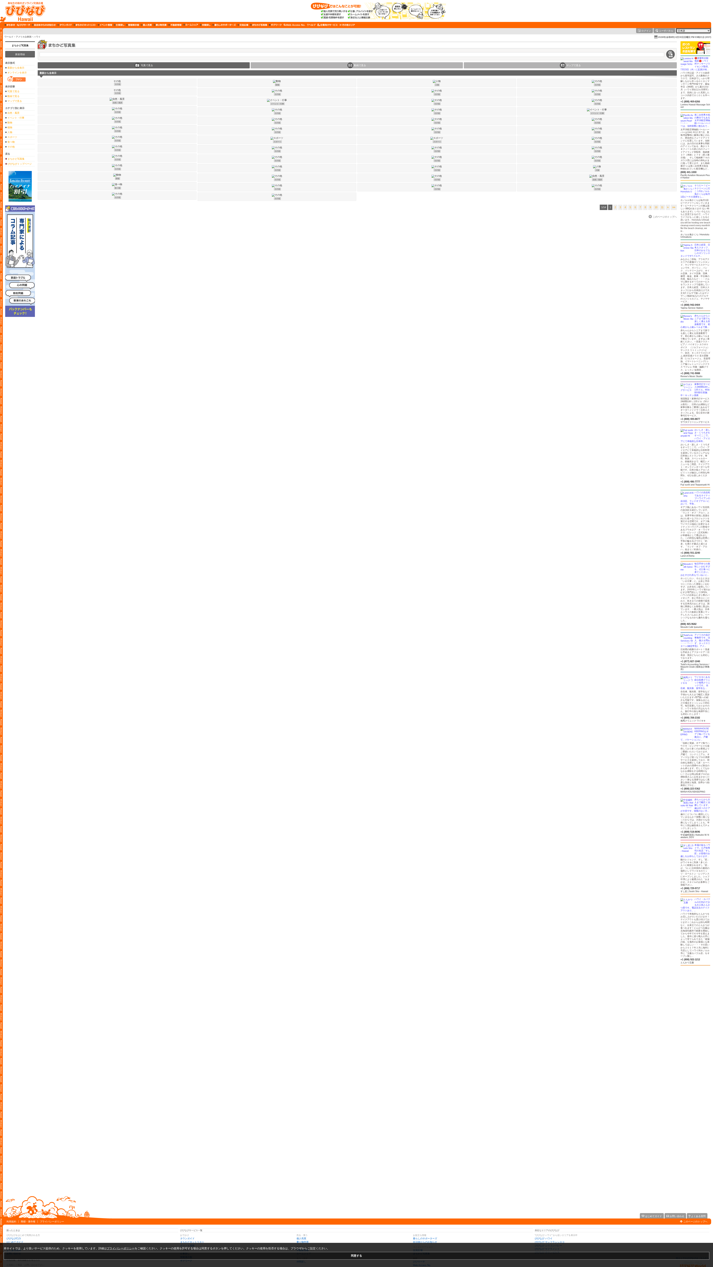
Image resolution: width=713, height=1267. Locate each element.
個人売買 (301, 1238)
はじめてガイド (14, 1242)
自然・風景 (13, 113)
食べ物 (11, 142)
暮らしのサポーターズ (425, 1238)
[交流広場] (243, 25)
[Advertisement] (695, 995)
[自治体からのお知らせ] (44, 25)
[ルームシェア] (190, 25)
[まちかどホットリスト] (85, 25)
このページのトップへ (695, 1221)
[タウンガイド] (65, 25)
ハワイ (37, 36)
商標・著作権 (28, 1221)
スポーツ (12, 137)
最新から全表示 (15, 68)
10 (656, 207)
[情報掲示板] (132, 25)
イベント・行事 (15, 118)
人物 (9, 132)
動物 (9, 122)
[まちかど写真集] (258, 25)
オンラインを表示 (17, 72)
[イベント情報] (105, 25)
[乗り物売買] (160, 25)
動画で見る (13, 96)
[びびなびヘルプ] (311, 25)
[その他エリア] (347, 25)
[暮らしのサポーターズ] (224, 25)
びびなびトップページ (20, 163)
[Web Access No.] (294, 25)
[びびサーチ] (23, 25)
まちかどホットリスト (192, 1242)
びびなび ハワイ (543, 1238)
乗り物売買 (303, 1242)
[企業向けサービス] (328, 25)
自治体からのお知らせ (425, 1242)
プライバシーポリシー (52, 1221)
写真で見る (13, 91)
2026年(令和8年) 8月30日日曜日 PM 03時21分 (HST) (684, 37)
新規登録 (20, 54)
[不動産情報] (175, 25)
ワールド (8, 36)
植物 (9, 127)
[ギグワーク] (275, 25)
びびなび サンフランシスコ (549, 1242)
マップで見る (14, 101)
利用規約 (11, 1221)
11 (662, 207)
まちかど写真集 (20, 45)
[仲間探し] (205, 25)
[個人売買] (146, 25)
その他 (11, 147)
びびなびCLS (13, 1238)
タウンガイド (187, 1238)
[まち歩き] (10, 25)
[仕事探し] (119, 25)
